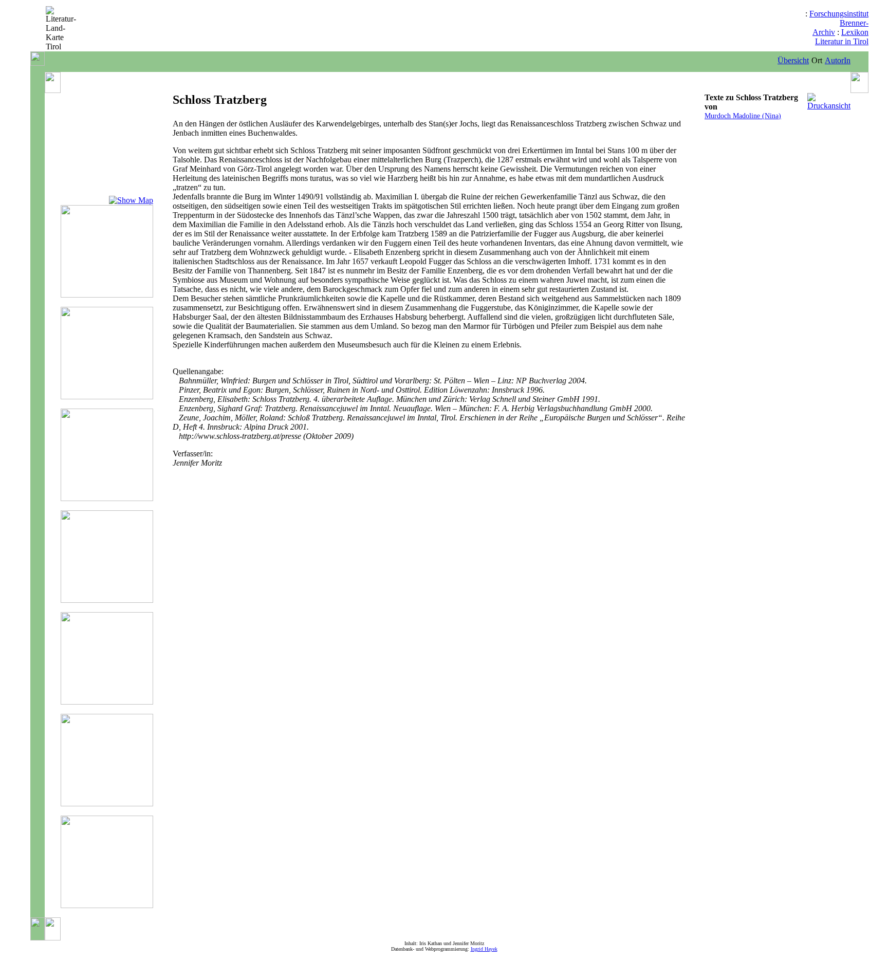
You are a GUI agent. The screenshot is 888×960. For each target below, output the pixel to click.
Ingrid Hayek (484, 949)
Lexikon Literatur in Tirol (841, 37)
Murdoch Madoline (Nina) (743, 116)
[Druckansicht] (828, 105)
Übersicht (793, 60)
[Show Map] (131, 200)
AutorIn (837, 60)
